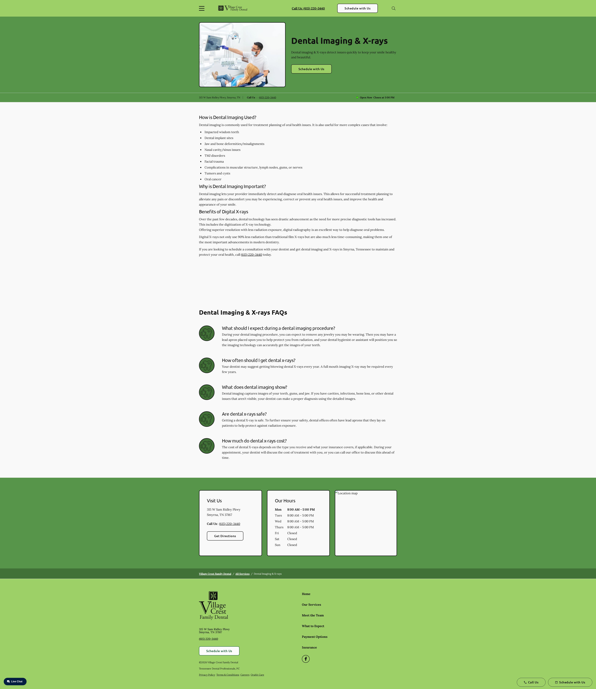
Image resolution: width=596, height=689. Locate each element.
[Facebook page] (306, 659)
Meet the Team (313, 615)
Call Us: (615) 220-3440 (308, 8)
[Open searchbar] (393, 8)
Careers (244, 674)
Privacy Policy (207, 674)
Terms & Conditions (227, 674)
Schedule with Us (357, 8)
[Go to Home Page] (232, 8)
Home (306, 594)
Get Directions (225, 536)
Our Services (311, 604)
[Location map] (366, 523)
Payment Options (314, 637)
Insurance (309, 647)
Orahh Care (257, 674)
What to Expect (313, 626)
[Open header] (202, 8)
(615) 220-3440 (267, 97)
